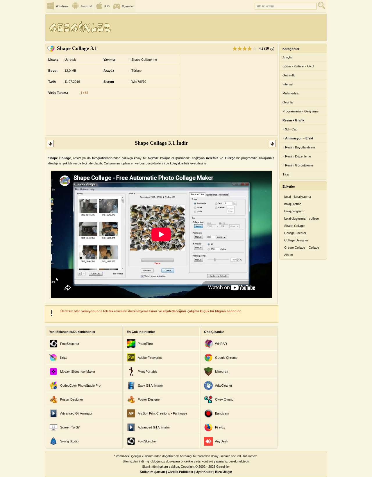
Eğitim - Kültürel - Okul (298, 66)
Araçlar (287, 57)
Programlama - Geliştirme (300, 111)
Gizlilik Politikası (180, 472)
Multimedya (290, 93)
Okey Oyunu (224, 399)
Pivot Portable (147, 371)
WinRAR (221, 343)
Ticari (286, 174)
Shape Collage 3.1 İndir (161, 143)
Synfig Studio (69, 441)
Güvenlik (288, 75)
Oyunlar (128, 6)
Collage (314, 247)
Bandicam (222, 413)
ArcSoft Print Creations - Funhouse (162, 413)
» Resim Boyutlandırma (298, 147)
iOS (107, 6)
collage (314, 218)
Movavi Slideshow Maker (77, 371)
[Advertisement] (220, 28)
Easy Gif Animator (150, 385)
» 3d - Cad (289, 129)
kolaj (287, 196)
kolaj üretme (292, 204)
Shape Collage (294, 225)
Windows (62, 6)
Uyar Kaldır (204, 472)
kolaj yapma (302, 196)
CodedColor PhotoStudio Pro (80, 385)
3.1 (77, 48)
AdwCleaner (223, 385)
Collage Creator (295, 233)
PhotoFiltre (145, 343)
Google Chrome (226, 357)
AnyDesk (221, 441)
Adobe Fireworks (150, 357)
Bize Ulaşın (223, 472)
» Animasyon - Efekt (297, 138)
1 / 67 (84, 92)
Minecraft (221, 371)
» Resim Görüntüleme (297, 165)
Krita (63, 357)
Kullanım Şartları (152, 472)
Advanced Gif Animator (76, 413)
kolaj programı (294, 211)
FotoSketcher (69, 343)
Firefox (220, 427)
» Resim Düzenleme (296, 156)
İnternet (287, 84)
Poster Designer (71, 399)
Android (86, 6)
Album (288, 255)
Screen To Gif (70, 427)
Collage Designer (296, 240)
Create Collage (294, 247)
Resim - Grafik (293, 120)
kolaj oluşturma (294, 218)
